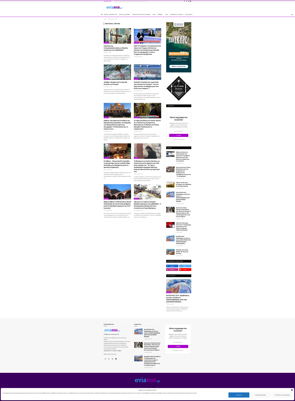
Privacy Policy (176, 139)
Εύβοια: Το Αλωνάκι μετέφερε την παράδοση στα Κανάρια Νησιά (183, 184)
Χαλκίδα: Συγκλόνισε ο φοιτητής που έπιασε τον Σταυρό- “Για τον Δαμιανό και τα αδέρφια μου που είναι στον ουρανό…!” (146, 85)
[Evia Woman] (114, 7)
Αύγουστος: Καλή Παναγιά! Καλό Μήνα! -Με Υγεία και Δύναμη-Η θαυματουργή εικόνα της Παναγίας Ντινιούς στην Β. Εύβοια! (183, 212)
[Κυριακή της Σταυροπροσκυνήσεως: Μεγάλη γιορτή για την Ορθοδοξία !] (117, 36)
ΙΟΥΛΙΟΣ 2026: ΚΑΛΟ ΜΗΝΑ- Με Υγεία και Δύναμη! (182, 251)
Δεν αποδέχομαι (260, 395)
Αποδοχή (239, 395)
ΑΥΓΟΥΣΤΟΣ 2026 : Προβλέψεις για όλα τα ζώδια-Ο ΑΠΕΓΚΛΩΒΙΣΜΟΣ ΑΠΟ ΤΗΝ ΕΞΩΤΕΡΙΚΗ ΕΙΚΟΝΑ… (183, 197)
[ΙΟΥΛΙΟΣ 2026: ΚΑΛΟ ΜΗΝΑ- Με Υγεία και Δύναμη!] (170, 252)
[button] (292, 390)
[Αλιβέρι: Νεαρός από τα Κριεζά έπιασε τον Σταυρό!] (117, 72)
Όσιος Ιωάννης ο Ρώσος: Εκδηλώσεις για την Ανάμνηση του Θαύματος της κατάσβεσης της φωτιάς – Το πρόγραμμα (131, 1)
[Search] (292, 14)
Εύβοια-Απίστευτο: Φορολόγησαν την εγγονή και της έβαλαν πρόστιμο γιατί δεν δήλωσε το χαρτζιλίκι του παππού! (183, 156)
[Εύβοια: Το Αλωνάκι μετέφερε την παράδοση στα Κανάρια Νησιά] (170, 184)
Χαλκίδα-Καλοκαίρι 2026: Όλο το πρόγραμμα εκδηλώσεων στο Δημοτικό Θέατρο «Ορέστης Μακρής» (183, 226)
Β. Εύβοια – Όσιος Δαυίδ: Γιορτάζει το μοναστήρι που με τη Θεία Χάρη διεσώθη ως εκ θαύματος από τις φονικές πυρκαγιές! (117, 164)
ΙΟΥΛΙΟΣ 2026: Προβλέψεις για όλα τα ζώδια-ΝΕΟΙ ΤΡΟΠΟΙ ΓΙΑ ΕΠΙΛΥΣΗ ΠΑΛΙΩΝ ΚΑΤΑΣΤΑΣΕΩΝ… (183, 240)
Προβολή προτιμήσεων (282, 395)
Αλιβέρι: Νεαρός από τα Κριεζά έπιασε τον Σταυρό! (115, 83)
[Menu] (101, 14)
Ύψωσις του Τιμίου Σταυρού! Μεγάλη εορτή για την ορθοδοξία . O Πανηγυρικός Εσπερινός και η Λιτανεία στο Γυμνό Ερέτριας (147, 205)
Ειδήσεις (106, 42)
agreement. (178, 139)
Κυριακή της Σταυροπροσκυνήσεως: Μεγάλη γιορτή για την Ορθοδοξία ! (116, 48)
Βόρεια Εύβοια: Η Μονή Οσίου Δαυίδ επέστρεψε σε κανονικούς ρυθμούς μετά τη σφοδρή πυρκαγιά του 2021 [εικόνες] (117, 205)
